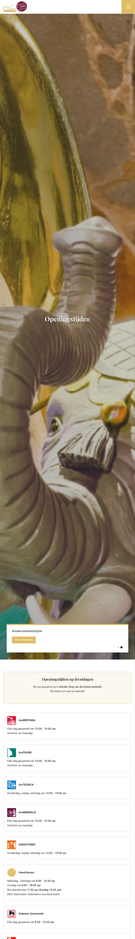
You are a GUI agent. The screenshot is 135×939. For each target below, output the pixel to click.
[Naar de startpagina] (15, 6)
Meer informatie (24, 643)
